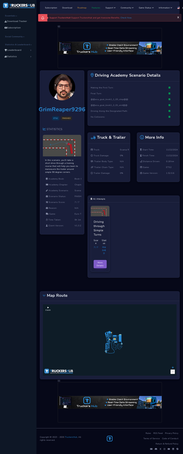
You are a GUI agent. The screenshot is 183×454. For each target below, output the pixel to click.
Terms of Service (151, 438)
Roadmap (82, 7)
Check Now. (126, 17)
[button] (173, 367)
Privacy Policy (171, 433)
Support (110, 7)
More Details (100, 264)
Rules (148, 433)
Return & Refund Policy (167, 443)
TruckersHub (71, 437)
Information (165, 7)
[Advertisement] (110, 48)
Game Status (145, 7)
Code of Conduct (170, 438)
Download (67, 7)
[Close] (178, 17)
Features (96, 7)
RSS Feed (158, 433)
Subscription (51, 7)
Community (126, 7)
